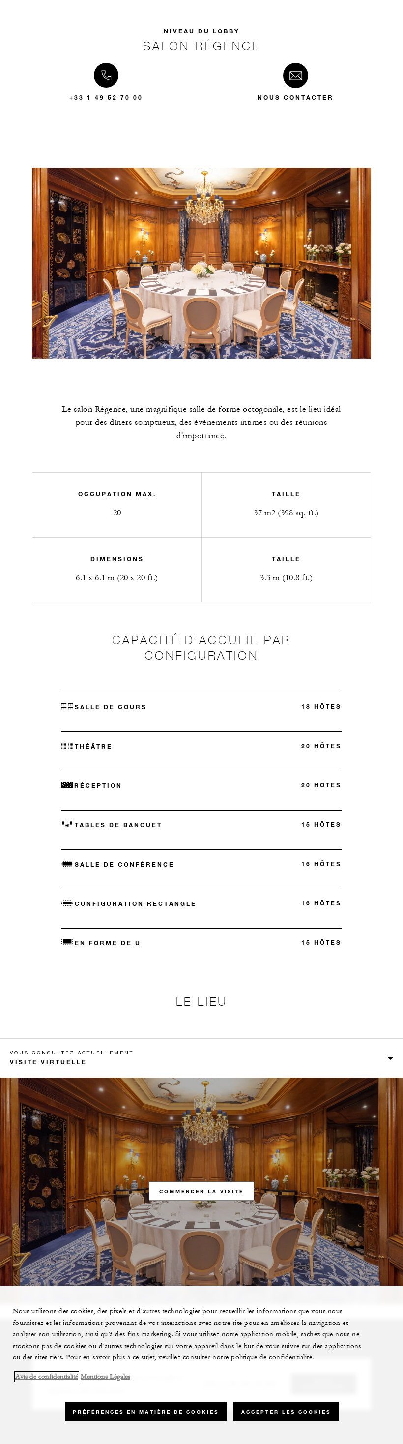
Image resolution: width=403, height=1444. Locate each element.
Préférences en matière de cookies (146, 1412)
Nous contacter (296, 97)
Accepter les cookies (286, 1412)
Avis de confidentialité (46, 1376)
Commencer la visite (201, 1191)
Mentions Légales (105, 1376)
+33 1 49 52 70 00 (106, 97)
